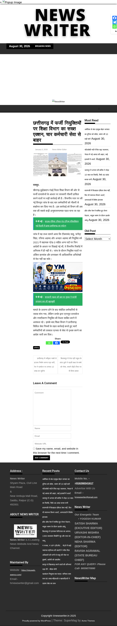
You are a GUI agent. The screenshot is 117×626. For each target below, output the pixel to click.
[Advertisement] (58, 75)
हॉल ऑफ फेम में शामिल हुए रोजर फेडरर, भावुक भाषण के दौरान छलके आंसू (97, 215)
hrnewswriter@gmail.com (86, 497)
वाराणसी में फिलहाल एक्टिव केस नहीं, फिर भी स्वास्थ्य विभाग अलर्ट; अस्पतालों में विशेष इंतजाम (97, 195)
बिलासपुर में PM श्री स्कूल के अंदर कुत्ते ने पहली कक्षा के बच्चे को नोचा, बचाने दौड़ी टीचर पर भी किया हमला (70, 364)
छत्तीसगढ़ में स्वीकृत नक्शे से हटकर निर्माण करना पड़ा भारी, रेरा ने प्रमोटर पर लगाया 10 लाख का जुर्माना (45, 364)
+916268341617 (84, 483)
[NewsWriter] (58, 41)
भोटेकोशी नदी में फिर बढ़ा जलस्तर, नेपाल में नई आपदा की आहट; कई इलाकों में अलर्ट (97, 154)
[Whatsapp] (49, 343)
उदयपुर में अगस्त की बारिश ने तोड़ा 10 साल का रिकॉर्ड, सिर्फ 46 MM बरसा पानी (97, 175)
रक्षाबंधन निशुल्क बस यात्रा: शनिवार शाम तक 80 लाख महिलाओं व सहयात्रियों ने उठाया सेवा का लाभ (56, 578)
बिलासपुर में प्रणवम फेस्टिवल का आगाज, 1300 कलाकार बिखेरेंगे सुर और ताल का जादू (56, 536)
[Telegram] (114, 22)
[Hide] (116, 31)
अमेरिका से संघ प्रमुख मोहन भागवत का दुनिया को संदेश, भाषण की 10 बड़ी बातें (97, 134)
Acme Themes (88, 621)
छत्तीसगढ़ (36, 348)
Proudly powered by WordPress (36, 621)
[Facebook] (56, 343)
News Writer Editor (59, 150)
